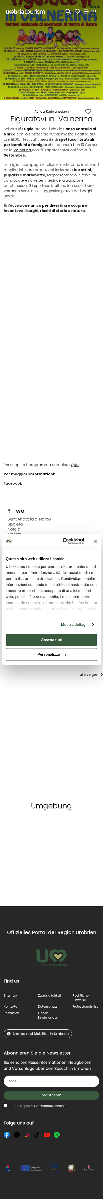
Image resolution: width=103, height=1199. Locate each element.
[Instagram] (27, 1135)
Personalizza (49, 654)
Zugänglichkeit (49, 995)
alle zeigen (89, 674)
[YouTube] (47, 1135)
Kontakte (10, 1006)
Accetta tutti (51, 640)
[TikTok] (37, 1135)
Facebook (13, 483)
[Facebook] (7, 1135)
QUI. (75, 464)
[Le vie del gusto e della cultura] (72, 742)
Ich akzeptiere (39, 1106)
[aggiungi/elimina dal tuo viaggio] (44, 823)
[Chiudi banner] (95, 541)
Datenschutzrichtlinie (50, 1106)
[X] (17, 1135)
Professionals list (85, 1006)
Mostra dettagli (74, 624)
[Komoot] (57, 1135)
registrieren (52, 1095)
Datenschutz (47, 1006)
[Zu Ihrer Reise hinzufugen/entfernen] (45, 691)
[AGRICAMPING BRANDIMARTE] (28, 742)
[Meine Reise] (77, 11)
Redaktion (11, 1013)
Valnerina (23, 150)
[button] (95, 11)
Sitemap (10, 995)
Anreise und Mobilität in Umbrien (40, 1033)
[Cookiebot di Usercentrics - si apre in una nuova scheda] (63, 541)
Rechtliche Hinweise (80, 997)
